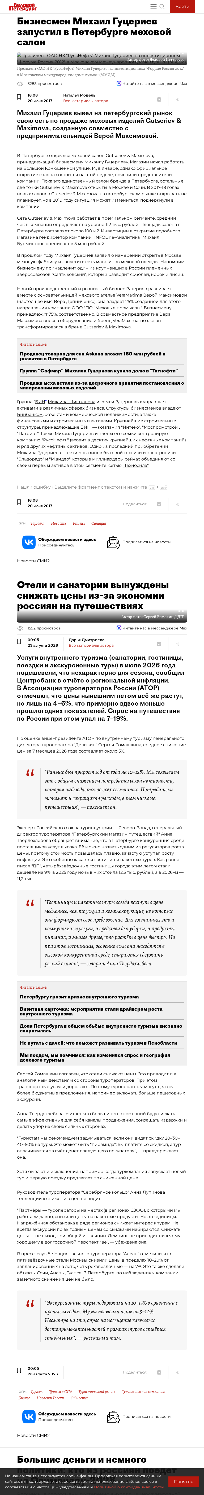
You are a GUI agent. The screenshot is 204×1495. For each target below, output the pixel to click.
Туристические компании (143, 1391)
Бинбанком (30, 414)
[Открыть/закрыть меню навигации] (153, 7)
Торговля (37, 523)
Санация (98, 523)
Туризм (36, 1391)
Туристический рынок (96, 1391)
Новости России (50, 1398)
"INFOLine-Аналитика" (116, 237)
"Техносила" (135, 465)
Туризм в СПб (60, 1391)
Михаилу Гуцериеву (106, 161)
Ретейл (79, 523)
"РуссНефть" (55, 439)
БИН (40, 401)
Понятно (183, 1481)
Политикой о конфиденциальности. (129, 1487)
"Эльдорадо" (30, 459)
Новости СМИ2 (33, 560)
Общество (79, 1398)
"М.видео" (59, 459)
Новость (58, 523)
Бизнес (24, 1398)
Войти (182, 6)
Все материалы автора (85, 100)
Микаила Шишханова (71, 401)
